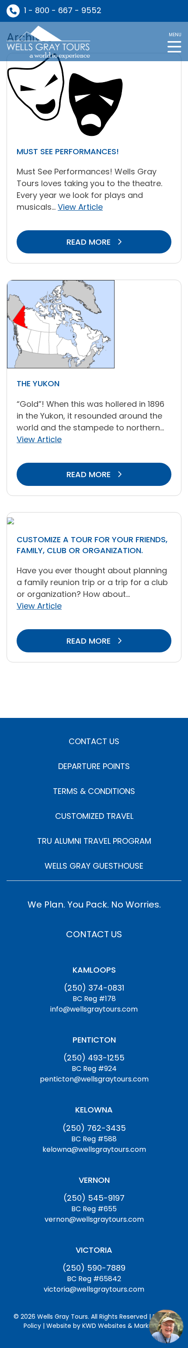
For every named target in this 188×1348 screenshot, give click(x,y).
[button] (174, 42)
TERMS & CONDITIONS (94, 791)
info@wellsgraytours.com (94, 1009)
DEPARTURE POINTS (94, 766)
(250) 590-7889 (94, 1267)
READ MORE (89, 241)
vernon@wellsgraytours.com (94, 1219)
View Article (80, 206)
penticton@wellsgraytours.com (94, 1079)
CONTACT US (94, 741)
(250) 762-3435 (94, 1128)
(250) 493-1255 (94, 1057)
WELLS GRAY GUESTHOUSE (94, 865)
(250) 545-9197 (94, 1197)
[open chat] (166, 1326)
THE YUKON (38, 383)
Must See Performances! (68, 151)
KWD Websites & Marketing (123, 1325)
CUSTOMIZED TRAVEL (94, 816)
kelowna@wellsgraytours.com (94, 1149)
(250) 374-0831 (94, 987)
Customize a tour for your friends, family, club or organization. (92, 545)
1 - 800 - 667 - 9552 (62, 10)
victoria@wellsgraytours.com (94, 1289)
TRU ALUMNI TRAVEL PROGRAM (94, 840)
